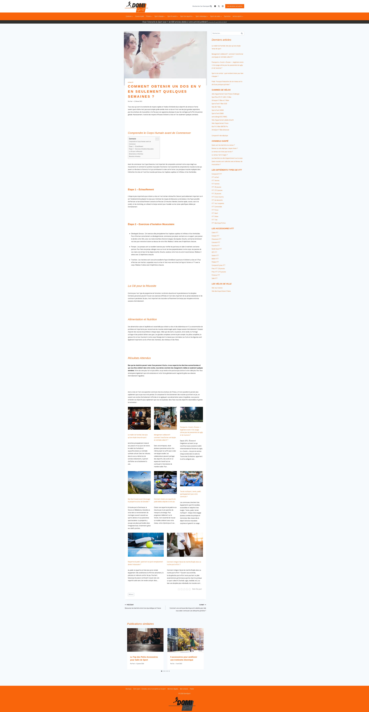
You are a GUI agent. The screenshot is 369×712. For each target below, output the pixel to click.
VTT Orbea (215, 216)
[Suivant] (200, 648)
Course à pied (139, 16)
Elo (173, 663)
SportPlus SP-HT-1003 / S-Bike (221, 97)
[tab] (161, 671)
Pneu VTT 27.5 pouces (219, 272)
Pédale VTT (215, 262)
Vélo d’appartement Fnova (220, 123)
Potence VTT (216, 275)
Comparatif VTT (217, 174)
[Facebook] (215, 6)
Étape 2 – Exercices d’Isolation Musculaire (141, 149)
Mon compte (184, 689)
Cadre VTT (215, 232)
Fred (131, 101)
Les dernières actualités (234, 6)
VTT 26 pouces (216, 187)
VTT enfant (215, 177)
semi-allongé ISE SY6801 (219, 117)
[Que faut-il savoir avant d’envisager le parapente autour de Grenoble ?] (139, 482)
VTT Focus (215, 210)
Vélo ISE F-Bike (216, 107)
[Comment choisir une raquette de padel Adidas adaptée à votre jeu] (165, 482)
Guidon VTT (215, 255)
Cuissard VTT (216, 242)
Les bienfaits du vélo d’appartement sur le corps (227, 158)
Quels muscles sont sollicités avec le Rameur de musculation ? (227, 162)
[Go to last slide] (130, 648)
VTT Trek (214, 220)
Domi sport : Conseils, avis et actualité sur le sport (149, 689)
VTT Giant (215, 213)
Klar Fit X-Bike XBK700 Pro (220, 126)
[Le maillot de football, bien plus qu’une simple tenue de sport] (139, 418)
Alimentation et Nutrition (136, 154)
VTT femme (215, 180)
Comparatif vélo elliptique (220, 135)
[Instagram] (222, 6)
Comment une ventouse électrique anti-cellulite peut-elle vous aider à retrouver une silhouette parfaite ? (188, 608)
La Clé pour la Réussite (135, 151)
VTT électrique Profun (219, 223)
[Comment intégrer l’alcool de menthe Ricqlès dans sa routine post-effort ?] (185, 545)
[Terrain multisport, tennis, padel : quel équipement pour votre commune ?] (191, 478)
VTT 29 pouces (216, 194)
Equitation (227, 16)
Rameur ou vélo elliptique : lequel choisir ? (225, 148)
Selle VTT (215, 278)
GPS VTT (214, 252)
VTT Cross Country (218, 197)
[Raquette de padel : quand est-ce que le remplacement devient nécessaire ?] (146, 545)
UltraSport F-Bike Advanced (220, 130)
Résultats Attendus (134, 156)
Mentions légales (173, 689)
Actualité (130, 82)
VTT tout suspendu (218, 203)
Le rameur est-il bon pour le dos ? (222, 152)
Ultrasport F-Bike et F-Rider (220, 100)
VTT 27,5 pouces (217, 190)
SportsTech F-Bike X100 (219, 104)
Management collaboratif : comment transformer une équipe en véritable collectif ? (165, 437)
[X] (219, 6)
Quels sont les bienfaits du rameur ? (223, 145)
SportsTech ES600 (218, 113)
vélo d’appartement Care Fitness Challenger (225, 94)
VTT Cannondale (217, 207)
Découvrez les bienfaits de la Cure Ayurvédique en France (143, 606)
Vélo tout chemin (217, 288)
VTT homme (215, 184)
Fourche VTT (216, 246)
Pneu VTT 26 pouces (218, 268)
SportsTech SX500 (218, 110)
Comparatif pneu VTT (218, 265)
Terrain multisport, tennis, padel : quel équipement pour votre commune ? (190, 494)
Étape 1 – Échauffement (136, 146)
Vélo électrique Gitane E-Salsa (221, 291)
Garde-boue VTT (217, 249)
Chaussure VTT (216, 239)
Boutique (128, 689)
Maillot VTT (215, 259)
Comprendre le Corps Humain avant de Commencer (140, 142)
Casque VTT (215, 236)
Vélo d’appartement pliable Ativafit (223, 120)
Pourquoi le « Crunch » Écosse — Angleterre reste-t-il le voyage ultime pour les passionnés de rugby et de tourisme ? (228, 65)
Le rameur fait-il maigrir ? (220, 155)
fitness (131, 594)
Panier (192, 689)
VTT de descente (217, 200)
